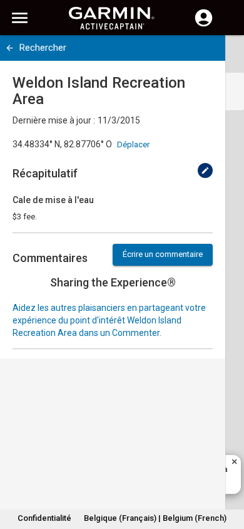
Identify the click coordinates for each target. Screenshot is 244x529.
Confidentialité (44, 518)
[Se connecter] (203, 25)
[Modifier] (205, 170)
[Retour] (9, 48)
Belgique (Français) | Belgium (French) (155, 518)
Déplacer (133, 144)
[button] (228, 472)
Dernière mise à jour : (54, 120)
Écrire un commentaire (163, 254)
